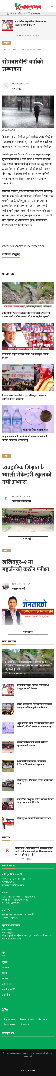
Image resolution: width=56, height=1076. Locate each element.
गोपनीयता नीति (8, 990)
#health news (10, 1024)
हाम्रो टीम (6, 995)
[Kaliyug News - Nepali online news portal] (28, 6)
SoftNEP (31, 1070)
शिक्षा (4, 973)
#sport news (9, 1019)
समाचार (14, 49)
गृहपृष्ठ (4, 49)
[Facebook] (28, 1063)
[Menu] (4, 6)
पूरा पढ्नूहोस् (28, 538)
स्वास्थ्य (5, 979)
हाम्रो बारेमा (6, 984)
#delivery (24, 1024)
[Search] (52, 6)
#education (43, 1019)
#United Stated (27, 1019)
